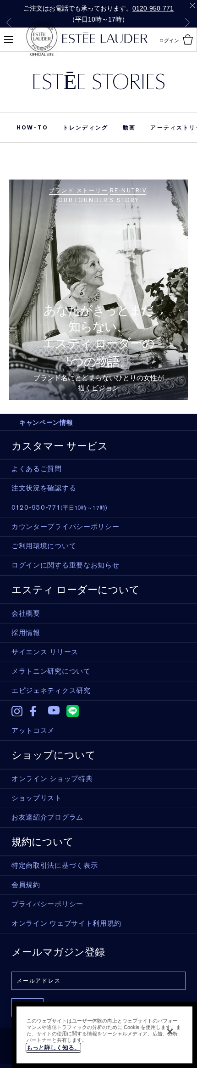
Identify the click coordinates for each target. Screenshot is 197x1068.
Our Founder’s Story (98, 200)
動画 (129, 127)
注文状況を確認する (43, 488)
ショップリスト (36, 798)
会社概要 (25, 613)
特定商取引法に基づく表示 (54, 865)
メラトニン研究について (51, 671)
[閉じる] (170, 1032)
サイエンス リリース (44, 652)
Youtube (54, 711)
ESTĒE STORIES (98, 81)
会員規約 (25, 884)
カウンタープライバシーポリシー (65, 526)
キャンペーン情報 (46, 422)
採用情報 (25, 632)
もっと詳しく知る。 (53, 1047)
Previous (9, 22)
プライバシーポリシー (47, 904)
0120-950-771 (153, 8)
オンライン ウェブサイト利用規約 (66, 923)
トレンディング (85, 127)
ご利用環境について (43, 546)
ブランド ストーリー (78, 190)
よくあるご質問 (36, 468)
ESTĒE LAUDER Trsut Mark (42, 38)
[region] (104, 1035)
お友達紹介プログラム (47, 817)
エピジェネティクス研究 (51, 690)
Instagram (17, 711)
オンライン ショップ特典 (52, 778)
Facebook (35, 711)
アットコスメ (33, 730)
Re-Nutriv (128, 190)
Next (187, 22)
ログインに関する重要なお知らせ (65, 565)
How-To (32, 127)
